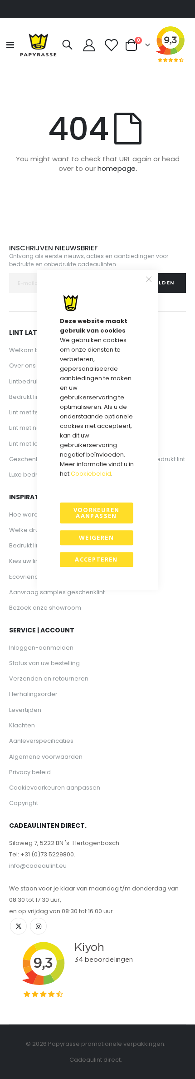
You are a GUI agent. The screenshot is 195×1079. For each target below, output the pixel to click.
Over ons (22, 365)
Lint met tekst (28, 412)
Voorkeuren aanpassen (96, 513)
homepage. (117, 168)
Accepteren (96, 559)
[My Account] (89, 45)
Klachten (22, 725)
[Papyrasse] (38, 45)
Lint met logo (27, 443)
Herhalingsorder (33, 694)
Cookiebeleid (91, 473)
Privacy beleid (30, 772)
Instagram (38, 926)
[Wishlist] (110, 45)
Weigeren (96, 537)
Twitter (18, 926)
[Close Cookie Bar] (149, 279)
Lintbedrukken (29, 381)
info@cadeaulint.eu (38, 865)
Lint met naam (29, 427)
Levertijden (25, 710)
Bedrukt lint (25, 397)
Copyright (23, 803)
